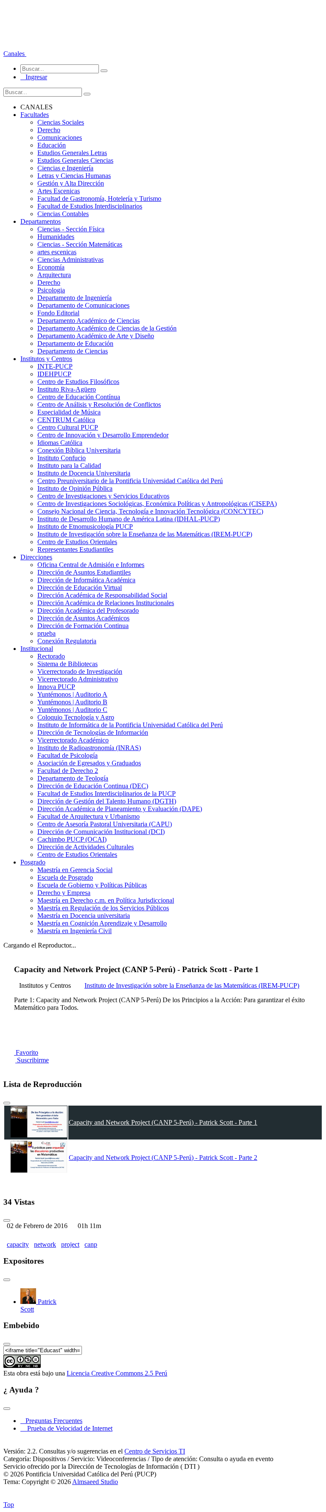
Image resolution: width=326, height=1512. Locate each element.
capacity (18, 1244)
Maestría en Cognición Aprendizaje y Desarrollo (102, 923)
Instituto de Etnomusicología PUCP (85, 526)
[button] (14, 53)
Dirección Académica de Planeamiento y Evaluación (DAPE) (119, 808)
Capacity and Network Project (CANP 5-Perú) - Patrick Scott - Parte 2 (163, 1157)
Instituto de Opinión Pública (74, 488)
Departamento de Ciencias (72, 351)
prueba (46, 633)
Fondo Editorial (58, 313)
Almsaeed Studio (95, 1481)
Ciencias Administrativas (70, 259)
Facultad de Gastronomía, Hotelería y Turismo (99, 198)
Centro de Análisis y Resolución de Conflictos (99, 404)
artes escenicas (56, 252)
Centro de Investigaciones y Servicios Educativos (103, 496)
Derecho (48, 129)
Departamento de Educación (75, 343)
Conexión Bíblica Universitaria (79, 450)
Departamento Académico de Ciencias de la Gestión (107, 328)
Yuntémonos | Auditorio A (72, 694)
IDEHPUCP (54, 374)
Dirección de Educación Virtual (79, 587)
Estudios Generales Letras (72, 152)
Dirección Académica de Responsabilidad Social (102, 595)
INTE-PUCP (55, 366)
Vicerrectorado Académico (73, 740)
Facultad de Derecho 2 (67, 770)
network (45, 1244)
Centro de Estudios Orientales (77, 541)
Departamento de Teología (72, 778)
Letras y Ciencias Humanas (74, 175)
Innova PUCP (56, 686)
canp (90, 1244)
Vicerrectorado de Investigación (79, 671)
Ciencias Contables (63, 213)
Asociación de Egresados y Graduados (89, 763)
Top (8, 1504)
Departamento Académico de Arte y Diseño (95, 335)
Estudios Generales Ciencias (75, 160)
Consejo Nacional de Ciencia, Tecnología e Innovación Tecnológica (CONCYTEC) (150, 511)
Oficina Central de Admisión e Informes (90, 564)
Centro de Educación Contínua (78, 396)
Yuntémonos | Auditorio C (72, 709)
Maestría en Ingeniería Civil (74, 930)
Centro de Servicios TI (154, 1451)
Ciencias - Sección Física (70, 229)
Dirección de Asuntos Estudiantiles (84, 572)
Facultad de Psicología (67, 755)
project (70, 1244)
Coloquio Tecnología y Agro (75, 717)
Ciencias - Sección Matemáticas (79, 244)
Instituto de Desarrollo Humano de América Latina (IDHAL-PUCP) (128, 519)
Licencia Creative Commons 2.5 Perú (117, 1373)
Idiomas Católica (59, 442)
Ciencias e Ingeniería (65, 168)
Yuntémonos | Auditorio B (72, 702)
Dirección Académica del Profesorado (88, 610)
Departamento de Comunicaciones (83, 305)
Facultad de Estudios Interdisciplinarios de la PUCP (106, 793)
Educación (51, 145)
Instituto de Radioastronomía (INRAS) (89, 747)
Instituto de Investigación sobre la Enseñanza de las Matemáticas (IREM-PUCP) (144, 534)
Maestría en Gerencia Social (74, 869)
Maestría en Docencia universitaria (83, 915)
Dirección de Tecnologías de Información (92, 732)
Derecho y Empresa (63, 892)
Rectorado (51, 656)
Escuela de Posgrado (65, 877)
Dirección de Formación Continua (83, 625)
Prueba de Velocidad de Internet (67, 1428)
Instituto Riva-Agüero (66, 389)
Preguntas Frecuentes (51, 1420)
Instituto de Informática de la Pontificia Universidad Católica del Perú (130, 724)
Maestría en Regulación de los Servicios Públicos (103, 908)
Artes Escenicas (58, 191)
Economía (51, 267)
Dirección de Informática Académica (86, 580)
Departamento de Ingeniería (74, 297)
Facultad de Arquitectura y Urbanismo (88, 816)
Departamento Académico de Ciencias (88, 320)
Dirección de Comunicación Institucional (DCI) (101, 831)
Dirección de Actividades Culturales (85, 846)
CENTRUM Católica (66, 419)
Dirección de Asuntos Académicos (83, 618)
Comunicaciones (59, 137)
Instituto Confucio (61, 457)
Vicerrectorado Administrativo (77, 679)
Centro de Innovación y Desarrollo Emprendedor (103, 435)
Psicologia (51, 290)
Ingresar (33, 77)
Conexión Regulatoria (66, 641)
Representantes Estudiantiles (75, 549)
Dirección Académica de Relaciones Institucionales (105, 602)
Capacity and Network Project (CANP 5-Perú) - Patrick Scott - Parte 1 (163, 1122)
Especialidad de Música (69, 412)
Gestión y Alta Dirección (70, 183)
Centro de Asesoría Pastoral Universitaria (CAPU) (104, 824)
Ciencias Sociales (60, 122)
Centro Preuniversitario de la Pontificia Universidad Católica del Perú (130, 480)
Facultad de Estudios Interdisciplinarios (89, 206)
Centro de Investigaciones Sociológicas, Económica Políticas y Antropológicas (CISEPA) (157, 503)
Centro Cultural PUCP (67, 427)
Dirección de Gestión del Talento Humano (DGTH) (106, 801)
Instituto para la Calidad (69, 465)
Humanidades (55, 236)
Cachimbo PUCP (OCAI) (72, 839)
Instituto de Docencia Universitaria (83, 473)
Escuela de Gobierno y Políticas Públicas (92, 885)
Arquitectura (54, 274)
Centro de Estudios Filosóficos (78, 381)
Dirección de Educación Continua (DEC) (92, 785)
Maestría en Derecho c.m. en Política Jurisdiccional (105, 900)
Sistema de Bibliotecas (67, 663)
